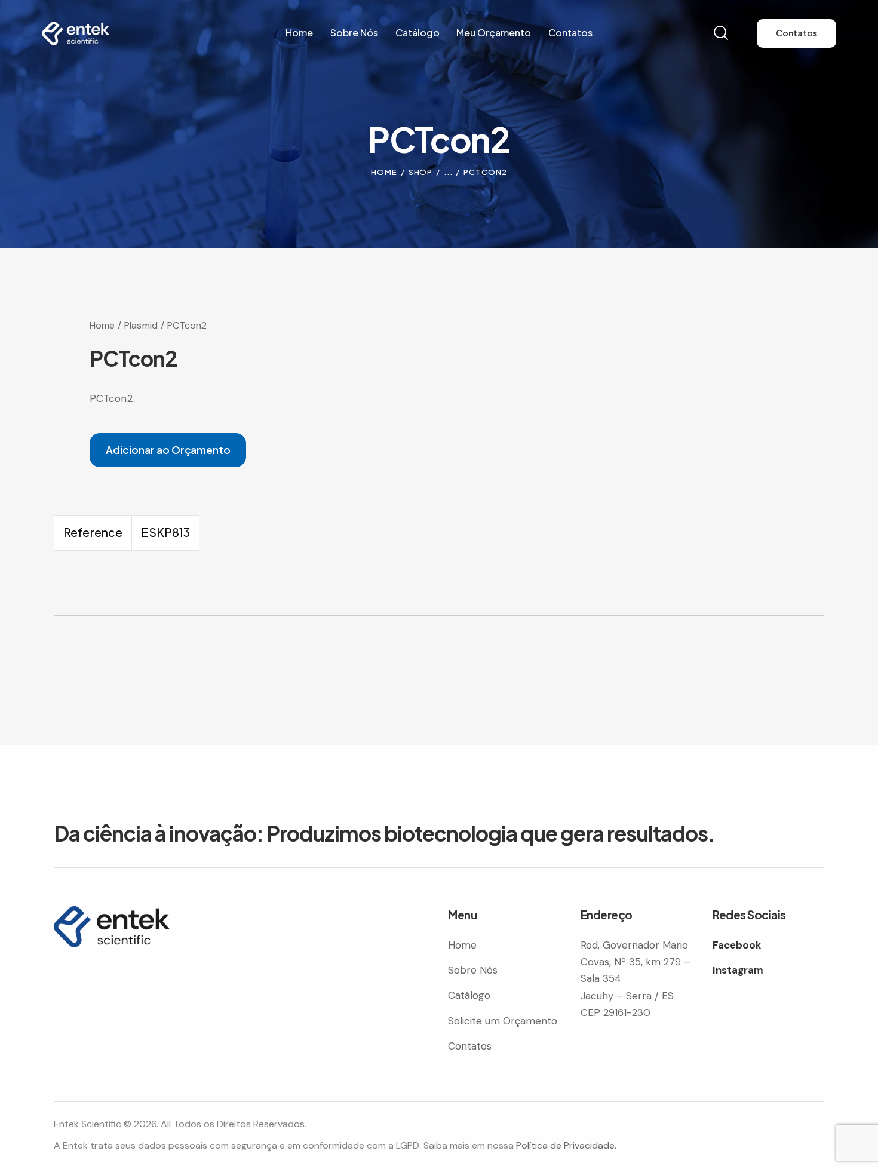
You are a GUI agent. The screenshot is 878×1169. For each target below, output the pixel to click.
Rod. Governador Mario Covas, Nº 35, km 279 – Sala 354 (635, 961)
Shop (421, 172)
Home (384, 172)
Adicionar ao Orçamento (168, 449)
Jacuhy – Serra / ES (627, 995)
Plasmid (141, 325)
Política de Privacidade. (566, 1145)
